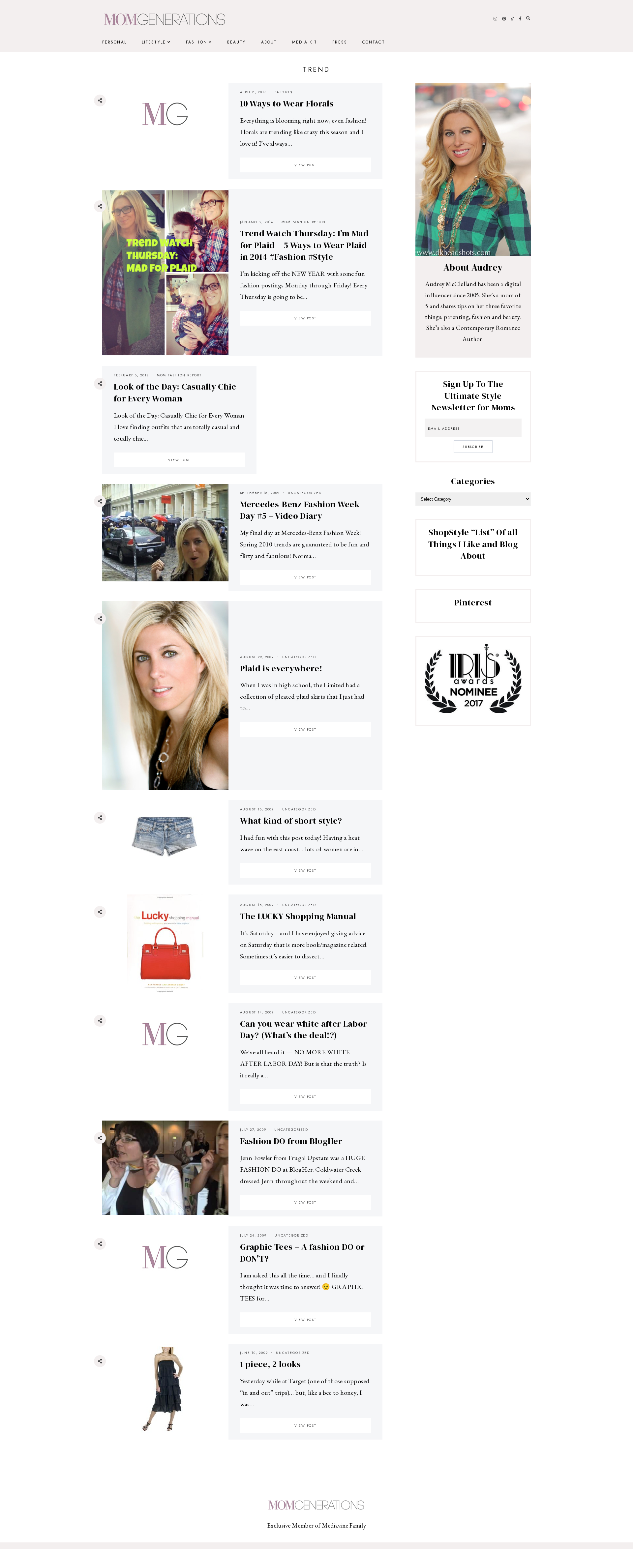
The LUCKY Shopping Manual (298, 916)
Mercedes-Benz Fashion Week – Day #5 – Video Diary (303, 510)
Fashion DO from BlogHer (291, 1141)
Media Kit (304, 42)
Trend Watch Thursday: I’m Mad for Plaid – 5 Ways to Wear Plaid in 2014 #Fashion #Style (304, 245)
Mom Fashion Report (304, 221)
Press (339, 42)
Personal (114, 42)
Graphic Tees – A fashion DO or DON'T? (302, 1253)
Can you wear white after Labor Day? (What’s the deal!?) (303, 1029)
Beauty (236, 42)
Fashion (196, 42)
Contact (373, 42)
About (269, 42)
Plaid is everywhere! (281, 668)
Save (105, 140)
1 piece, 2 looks (270, 1364)
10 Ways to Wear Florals (287, 103)
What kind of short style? (291, 821)
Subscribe (473, 446)
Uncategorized (305, 492)
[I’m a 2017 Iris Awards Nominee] (473, 711)
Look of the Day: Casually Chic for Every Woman (175, 392)
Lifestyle (154, 42)
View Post (305, 164)
